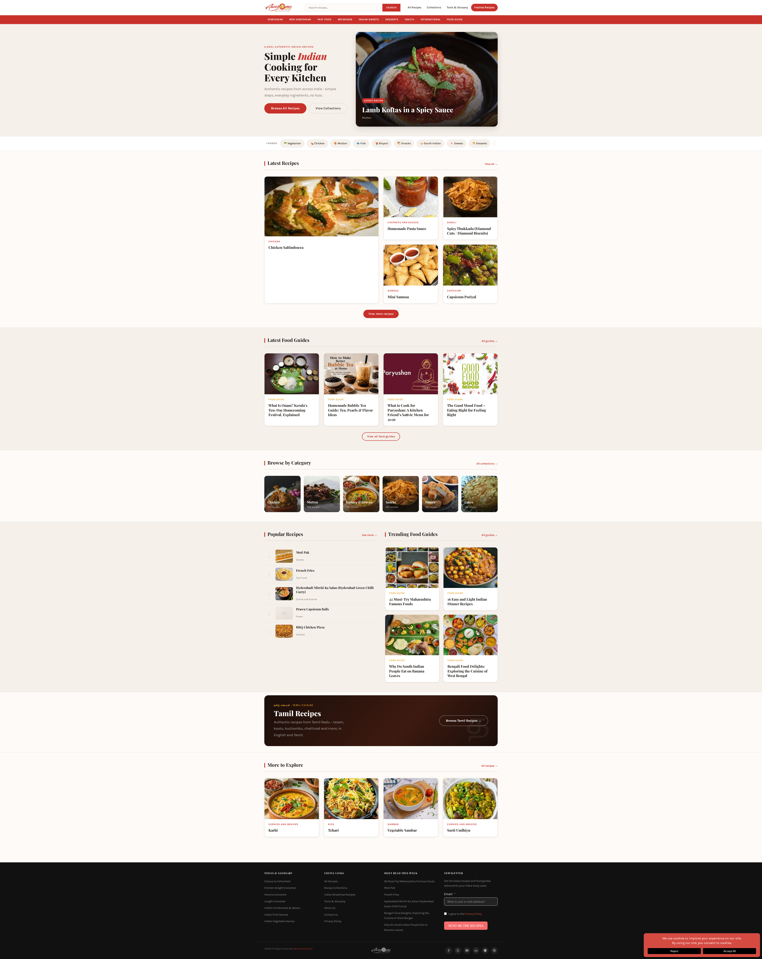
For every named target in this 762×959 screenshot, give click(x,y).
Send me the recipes (465, 925)
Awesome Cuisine (303, 948)
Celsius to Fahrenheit (277, 881)
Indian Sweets (369, 19)
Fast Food (325, 19)
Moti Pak (389, 888)
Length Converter (275, 901)
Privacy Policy (333, 921)
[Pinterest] (494, 950)
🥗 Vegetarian (292, 143)
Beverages (345, 19)
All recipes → (489, 766)
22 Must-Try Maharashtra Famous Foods (409, 881)
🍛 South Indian (430, 143)
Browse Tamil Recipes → (463, 720)
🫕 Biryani (381, 143)
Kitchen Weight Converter (280, 888)
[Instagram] (485, 950)
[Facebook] (448, 950)
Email (448, 894)
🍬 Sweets (456, 143)
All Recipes (414, 7)
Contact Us (331, 914)
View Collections (328, 108)
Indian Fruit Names (276, 914)
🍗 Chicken (317, 143)
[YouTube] (467, 950)
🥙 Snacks (404, 143)
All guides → (490, 341)
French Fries (391, 894)
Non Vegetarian (300, 19)
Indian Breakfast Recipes (339, 894)
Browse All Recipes (285, 108)
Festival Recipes (484, 7)
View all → (491, 164)
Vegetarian (275, 19)
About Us (329, 908)
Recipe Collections (335, 888)
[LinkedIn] (476, 950)
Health (409, 19)
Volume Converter (275, 894)
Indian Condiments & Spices (282, 908)
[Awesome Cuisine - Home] (282, 7)
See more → (369, 535)
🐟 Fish (361, 143)
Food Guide (455, 19)
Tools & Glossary (457, 7)
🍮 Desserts (479, 143)
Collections (434, 7)
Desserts (391, 19)
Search (391, 7)
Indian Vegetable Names (279, 921)
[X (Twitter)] (457, 950)
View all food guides (381, 436)
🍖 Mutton (340, 143)
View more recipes (381, 313)
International (431, 19)
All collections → (487, 463)
